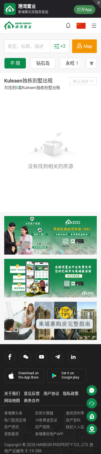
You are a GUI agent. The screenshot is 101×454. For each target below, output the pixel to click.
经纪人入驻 (75, 427)
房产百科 (73, 420)
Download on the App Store (29, 375)
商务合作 (32, 400)
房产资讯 (11, 427)
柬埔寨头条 (13, 413)
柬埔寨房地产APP (49, 434)
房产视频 (42, 427)
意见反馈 (32, 393)
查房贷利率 (75, 413)
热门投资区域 (15, 420)
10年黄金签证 (46, 420)
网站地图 (12, 400)
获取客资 (11, 434)
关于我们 (12, 393)
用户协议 (51, 393)
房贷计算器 (44, 413)
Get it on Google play (70, 375)
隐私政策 (71, 393)
